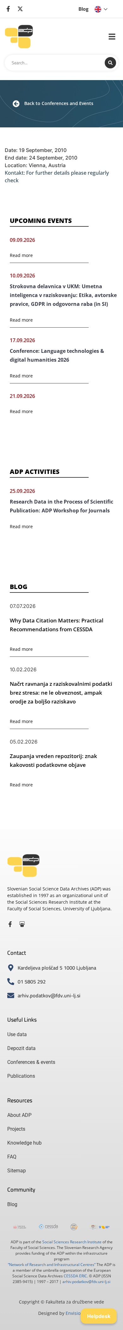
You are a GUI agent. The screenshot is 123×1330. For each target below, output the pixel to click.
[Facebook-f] (10, 924)
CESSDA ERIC (75, 1276)
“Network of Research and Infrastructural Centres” (52, 1264)
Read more (21, 255)
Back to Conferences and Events (58, 103)
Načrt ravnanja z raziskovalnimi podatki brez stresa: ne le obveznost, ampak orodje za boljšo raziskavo (61, 692)
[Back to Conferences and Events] (16, 103)
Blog (84, 9)
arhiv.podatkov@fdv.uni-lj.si (86, 1281)
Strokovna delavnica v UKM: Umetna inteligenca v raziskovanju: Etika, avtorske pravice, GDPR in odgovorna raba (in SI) (63, 295)
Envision (74, 1313)
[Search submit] (110, 62)
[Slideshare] (22, 924)
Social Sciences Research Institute (72, 1242)
